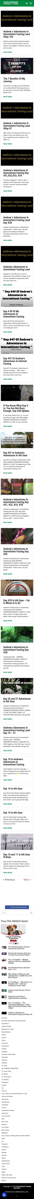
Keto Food (5, 1121)
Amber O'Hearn (6, 1026)
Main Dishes (5, 1130)
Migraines (5, 1133)
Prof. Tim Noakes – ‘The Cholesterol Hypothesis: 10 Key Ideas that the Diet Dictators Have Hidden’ (19, 1005)
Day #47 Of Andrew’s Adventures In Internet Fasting (15, 361)
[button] (26, 3)
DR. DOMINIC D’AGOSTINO (10, 1068)
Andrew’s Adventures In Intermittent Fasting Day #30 (16, 551)
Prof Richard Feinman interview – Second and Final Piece (19, 948)
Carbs (3, 1040)
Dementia (5, 1057)
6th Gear (4, 1018)
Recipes (4, 1152)
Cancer (4, 1037)
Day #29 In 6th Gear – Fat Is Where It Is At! (16, 602)
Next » (27, 879)
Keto (3, 1119)
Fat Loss (4, 1091)
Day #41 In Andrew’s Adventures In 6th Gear (15, 454)
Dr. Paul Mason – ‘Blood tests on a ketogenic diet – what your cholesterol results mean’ (20, 984)
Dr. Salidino (5, 1079)
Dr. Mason (5, 1074)
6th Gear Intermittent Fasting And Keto (14, 1021)
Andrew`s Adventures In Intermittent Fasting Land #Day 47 (16, 126)
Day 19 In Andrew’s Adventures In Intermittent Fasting (13, 762)
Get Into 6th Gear (7, 1096)
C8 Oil (4, 1035)
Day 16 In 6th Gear (12, 788)
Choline (4, 1049)
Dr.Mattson (5, 1082)
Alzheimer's (5, 1023)
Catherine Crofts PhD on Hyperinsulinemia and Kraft (17, 997)
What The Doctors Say (9, 1177)
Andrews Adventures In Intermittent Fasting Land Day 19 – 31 (16, 730)
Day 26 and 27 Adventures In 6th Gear (17, 700)
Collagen (4, 1051)
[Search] (31, 913)
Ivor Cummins (6, 1116)
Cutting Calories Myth (8, 1054)
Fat (3, 1088)
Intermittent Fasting (8, 1110)
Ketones (4, 1124)
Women (4, 1180)
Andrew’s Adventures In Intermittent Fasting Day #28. (16, 650)
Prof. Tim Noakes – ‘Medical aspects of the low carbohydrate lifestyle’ (19, 961)
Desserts (4, 1060)
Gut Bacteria (5, 1102)
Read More (7, 52)
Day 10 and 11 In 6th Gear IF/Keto (16, 856)
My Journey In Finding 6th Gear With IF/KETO (16, 1135)
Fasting (4, 1085)
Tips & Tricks (6, 1163)
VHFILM (4, 1169)
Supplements (6, 1161)
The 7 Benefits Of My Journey (14, 80)
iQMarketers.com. (22, 1192)
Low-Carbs (5, 1127)
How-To (4, 1107)
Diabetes (4, 1063)
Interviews (5, 1113)
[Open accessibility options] (4, 1194)
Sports (4, 1158)
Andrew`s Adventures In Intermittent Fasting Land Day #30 (16, 220)
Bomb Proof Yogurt (8, 1029)
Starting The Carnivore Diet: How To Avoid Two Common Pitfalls (19, 954)
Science (4, 1155)
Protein (4, 1149)
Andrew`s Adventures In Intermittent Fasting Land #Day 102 (16, 34)
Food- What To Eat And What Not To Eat (14, 1093)
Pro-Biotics (5, 1147)
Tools (3, 1166)
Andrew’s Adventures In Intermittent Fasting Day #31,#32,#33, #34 (16, 173)
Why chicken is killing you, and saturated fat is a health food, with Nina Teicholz (20, 975)
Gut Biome (5, 1105)
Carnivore (5, 1043)
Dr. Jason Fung (6, 1071)
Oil (2, 1141)
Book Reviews (6, 1032)
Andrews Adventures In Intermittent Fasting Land (16, 268)
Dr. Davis (4, 1065)
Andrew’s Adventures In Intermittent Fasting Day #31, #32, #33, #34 (16, 502)
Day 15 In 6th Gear (12, 812)
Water (3, 1172)
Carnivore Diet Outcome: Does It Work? (19, 991)
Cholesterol (5, 1046)
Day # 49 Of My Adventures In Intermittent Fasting (13, 314)
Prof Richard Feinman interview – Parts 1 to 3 (19, 968)
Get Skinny (5, 1099)
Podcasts (4, 1144)
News (3, 1138)
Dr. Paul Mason (6, 1077)
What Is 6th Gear (7, 1175)
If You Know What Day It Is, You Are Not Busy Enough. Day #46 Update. (16, 408)
